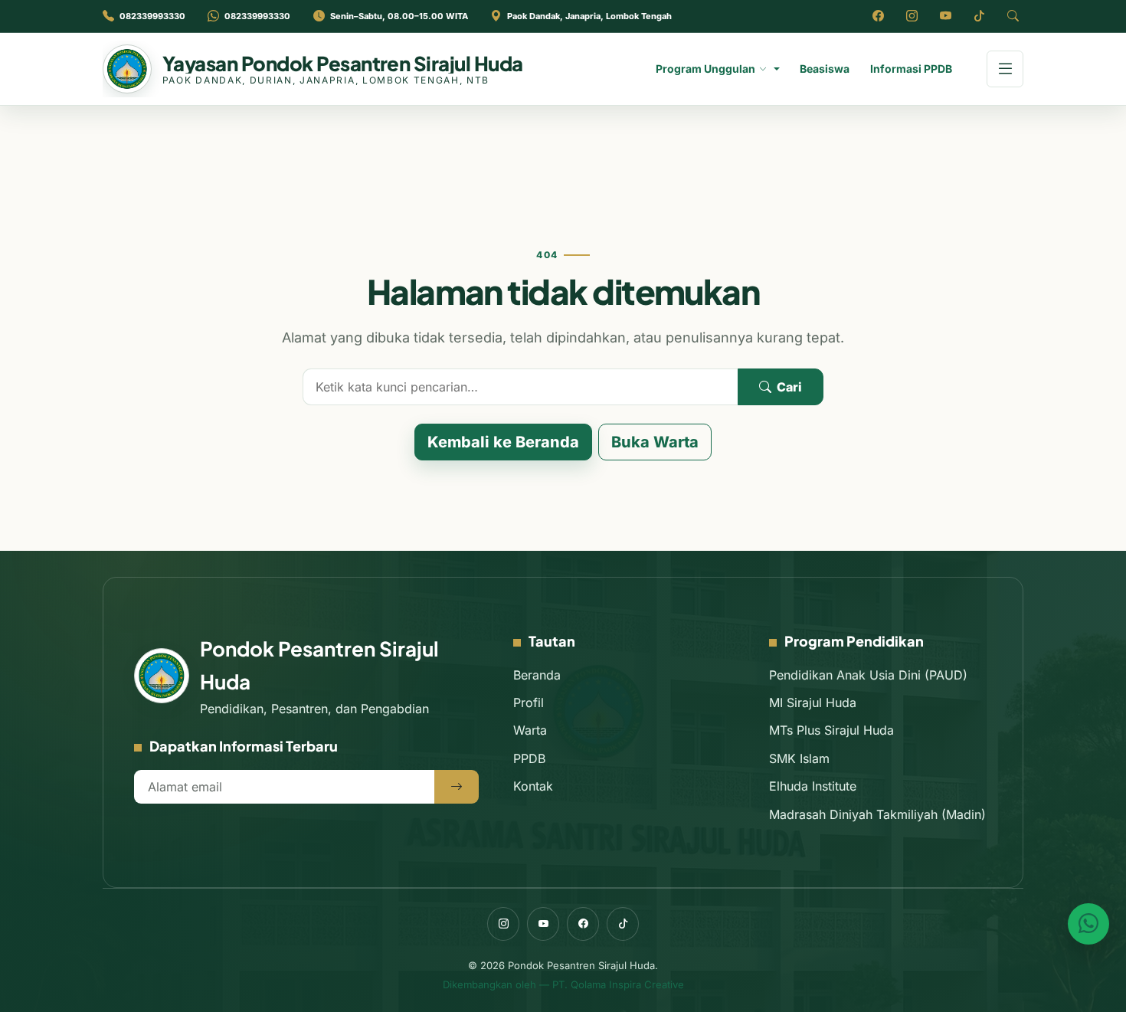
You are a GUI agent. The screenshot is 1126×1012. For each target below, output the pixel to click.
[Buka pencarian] (1012, 16)
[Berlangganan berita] (456, 787)
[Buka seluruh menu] (1005, 69)
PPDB (529, 758)
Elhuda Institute (812, 786)
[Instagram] (503, 924)
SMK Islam (799, 758)
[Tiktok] (623, 924)
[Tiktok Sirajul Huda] (979, 16)
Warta (530, 730)
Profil (528, 702)
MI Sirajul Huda (812, 702)
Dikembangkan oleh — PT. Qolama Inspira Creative (563, 984)
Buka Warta (655, 442)
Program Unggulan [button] (705, 68)
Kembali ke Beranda (503, 442)
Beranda (537, 675)
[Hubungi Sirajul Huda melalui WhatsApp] (1088, 924)
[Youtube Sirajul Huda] (945, 16)
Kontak (533, 786)
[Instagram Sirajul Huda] (911, 16)
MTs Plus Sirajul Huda (831, 730)
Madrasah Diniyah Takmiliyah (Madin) (877, 814)
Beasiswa (824, 68)
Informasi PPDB (911, 68)
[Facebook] (583, 924)
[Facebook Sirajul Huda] (878, 16)
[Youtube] (543, 924)
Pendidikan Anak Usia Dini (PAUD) (868, 675)
